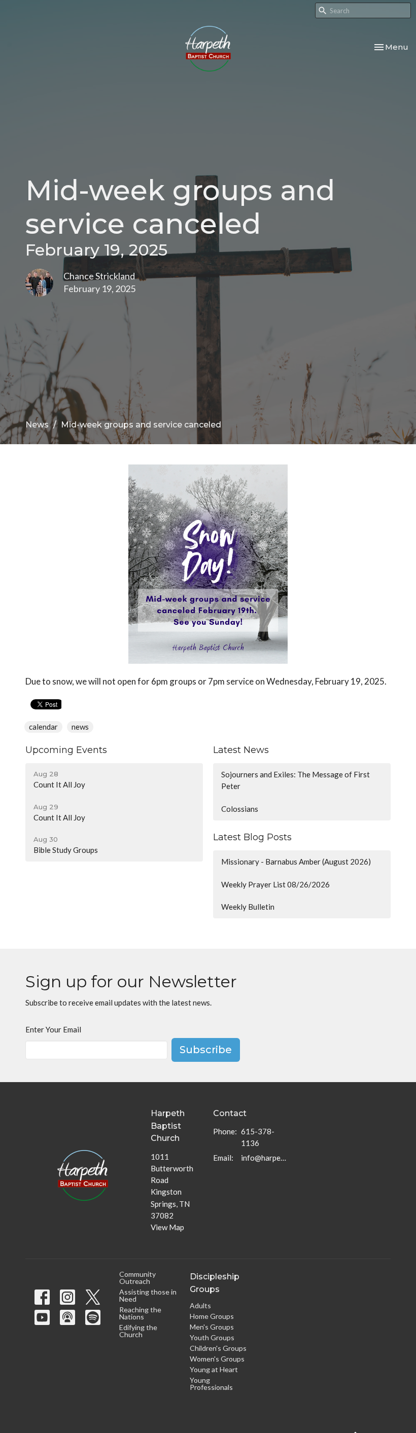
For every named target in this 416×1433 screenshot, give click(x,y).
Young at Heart (214, 1369)
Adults (200, 1305)
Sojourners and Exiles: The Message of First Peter (295, 780)
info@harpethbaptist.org (263, 1157)
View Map (167, 1227)
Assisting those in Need (148, 1295)
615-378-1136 (257, 1137)
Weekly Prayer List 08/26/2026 (275, 884)
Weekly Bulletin (247, 906)
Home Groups (212, 1316)
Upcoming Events (66, 750)
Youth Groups (212, 1337)
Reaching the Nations (140, 1313)
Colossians (239, 808)
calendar (43, 726)
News (37, 424)
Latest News (241, 750)
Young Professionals (211, 1383)
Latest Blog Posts (252, 837)
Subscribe (206, 1050)
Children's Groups (218, 1348)
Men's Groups (212, 1326)
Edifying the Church (138, 1331)
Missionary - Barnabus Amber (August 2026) (296, 861)
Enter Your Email (53, 1029)
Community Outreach (137, 1277)
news (80, 726)
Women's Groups (217, 1358)
